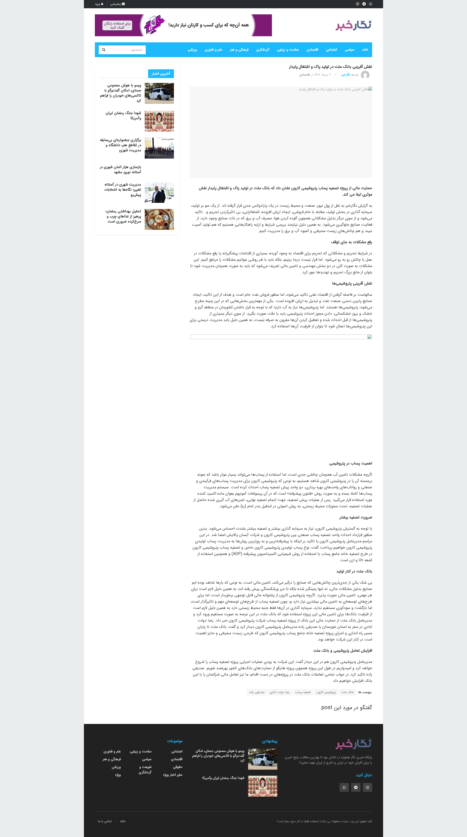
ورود (98, 4)
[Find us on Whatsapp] (344, 787)
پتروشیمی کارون (326, 692)
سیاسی (349, 49)
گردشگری (262, 49)
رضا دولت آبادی (279, 692)
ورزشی (192, 49)
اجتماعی (331, 49)
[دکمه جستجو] (103, 49)
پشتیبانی (116, 4)
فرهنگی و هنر (239, 49)
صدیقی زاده (256, 692)
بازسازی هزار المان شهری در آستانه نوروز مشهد (120, 169)
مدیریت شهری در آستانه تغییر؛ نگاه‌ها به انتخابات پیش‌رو (122, 190)
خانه (365, 49)
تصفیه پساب (303, 692)
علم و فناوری (213, 49)
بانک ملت (347, 692)
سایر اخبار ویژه (172, 774)
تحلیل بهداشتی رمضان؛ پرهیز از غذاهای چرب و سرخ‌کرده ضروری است (123, 216)
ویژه (118, 774)
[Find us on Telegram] (355, 787)
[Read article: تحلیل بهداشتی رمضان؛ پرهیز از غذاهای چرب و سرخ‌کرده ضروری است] (159, 219)
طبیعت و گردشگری (145, 769)
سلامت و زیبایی (288, 49)
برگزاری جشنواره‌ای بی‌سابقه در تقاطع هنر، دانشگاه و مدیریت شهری (120, 145)
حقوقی (177, 767)
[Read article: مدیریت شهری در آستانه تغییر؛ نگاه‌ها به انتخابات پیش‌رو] (159, 192)
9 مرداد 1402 (322, 74)
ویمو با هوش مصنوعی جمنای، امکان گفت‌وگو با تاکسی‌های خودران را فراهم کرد (120, 93)
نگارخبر (345, 74)
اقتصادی (312, 49)
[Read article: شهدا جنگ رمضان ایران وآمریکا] (159, 121)
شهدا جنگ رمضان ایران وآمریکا (123, 115)
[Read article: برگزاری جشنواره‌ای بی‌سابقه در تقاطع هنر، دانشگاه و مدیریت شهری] (159, 148)
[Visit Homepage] (354, 25)
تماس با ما (105, 821)
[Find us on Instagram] (367, 787)
